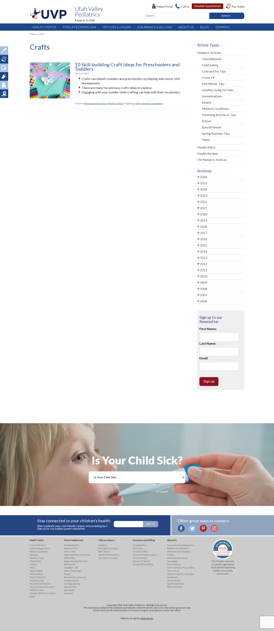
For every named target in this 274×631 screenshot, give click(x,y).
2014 (203, 251)
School (206, 121)
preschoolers (157, 103)
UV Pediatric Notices (212, 160)
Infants (206, 102)
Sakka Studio (146, 618)
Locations (4, 93)
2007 (203, 295)
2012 (203, 264)
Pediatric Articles (115, 103)
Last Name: (207, 343)
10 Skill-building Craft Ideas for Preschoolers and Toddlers (127, 66)
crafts (137, 103)
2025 (203, 183)
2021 (203, 208)
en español (162, 491)
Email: (203, 358)
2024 (203, 189)
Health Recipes (207, 153)
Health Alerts (206, 147)
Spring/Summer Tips (216, 133)
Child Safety (210, 65)
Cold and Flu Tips (214, 71)
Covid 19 (208, 77)
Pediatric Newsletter (4, 76)
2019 (203, 220)
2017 (203, 233)
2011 (203, 270)
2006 (203, 301)
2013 (203, 257)
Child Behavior (212, 59)
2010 (203, 276)
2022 (203, 202)
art (133, 103)
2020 (203, 214)
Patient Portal (165, 6)
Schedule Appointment (207, 6)
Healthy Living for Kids (217, 90)
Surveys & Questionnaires (4, 68)
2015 (203, 245)
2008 (203, 289)
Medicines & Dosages (4, 50)
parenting (145, 103)
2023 (203, 195)
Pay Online (238, 6)
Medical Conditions (215, 108)
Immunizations (212, 96)
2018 (203, 226)
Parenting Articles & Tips (95, 103)
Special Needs (211, 127)
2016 (203, 239)
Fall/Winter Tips (213, 84)
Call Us (185, 6)
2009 (203, 282)
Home (33, 34)
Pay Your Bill (4, 59)
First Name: (208, 329)
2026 (203, 177)
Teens (206, 139)
